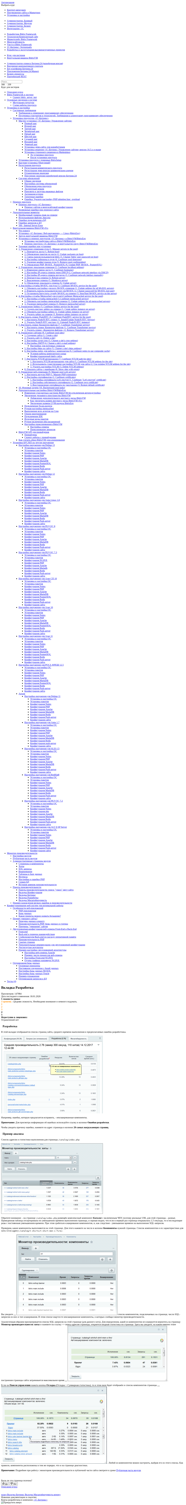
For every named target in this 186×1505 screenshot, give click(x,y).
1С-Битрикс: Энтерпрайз (19, 47)
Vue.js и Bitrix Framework (19, 44)
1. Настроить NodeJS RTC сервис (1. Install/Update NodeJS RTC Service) (59, 319)
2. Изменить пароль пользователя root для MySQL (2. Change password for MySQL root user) (69, 291)
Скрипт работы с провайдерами (40, 437)
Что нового (24, 230)
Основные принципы (29, 965)
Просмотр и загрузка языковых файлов (43, 191)
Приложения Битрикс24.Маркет (23, 71)
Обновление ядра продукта (37, 186)
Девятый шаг (30, 144)
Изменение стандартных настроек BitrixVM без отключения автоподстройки (62, 393)
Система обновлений (29, 178)
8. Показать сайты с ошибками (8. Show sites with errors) (51, 369)
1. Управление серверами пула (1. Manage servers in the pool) (48, 249)
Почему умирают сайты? (25, 918)
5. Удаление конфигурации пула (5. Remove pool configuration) (55, 262)
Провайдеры (30, 434)
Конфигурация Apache (35, 458)
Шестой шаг (30, 136)
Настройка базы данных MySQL (35, 971)
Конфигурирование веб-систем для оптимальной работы (35, 905)
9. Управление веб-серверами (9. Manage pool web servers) (47, 372)
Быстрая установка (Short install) (34, 162)
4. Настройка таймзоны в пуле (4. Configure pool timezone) (53, 259)
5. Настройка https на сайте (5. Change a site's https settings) (53, 348)
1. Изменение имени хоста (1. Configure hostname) (49, 270)
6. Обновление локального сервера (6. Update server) (50, 283)
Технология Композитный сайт (22, 36)
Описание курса (15, 92)
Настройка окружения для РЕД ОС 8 (37, 526)
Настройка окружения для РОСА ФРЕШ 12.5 (41, 665)
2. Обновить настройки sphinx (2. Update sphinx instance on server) (56, 312)
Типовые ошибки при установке (35, 246)
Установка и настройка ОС (37, 448)
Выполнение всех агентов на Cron (41, 411)
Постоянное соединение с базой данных (39, 968)
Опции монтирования (35, 414)
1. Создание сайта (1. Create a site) (41, 335)
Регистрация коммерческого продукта (43, 168)
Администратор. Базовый (19, 20)
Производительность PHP (31, 939)
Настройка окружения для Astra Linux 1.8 (39, 500)
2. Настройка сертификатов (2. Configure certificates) (50, 377)
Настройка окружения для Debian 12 (37, 474)
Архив (22, 693)
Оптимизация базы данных (26, 963)
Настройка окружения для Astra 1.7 (41, 722)
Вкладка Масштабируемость (33, 900)
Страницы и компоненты (31, 863)
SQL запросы (25, 869)
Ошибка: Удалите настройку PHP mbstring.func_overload (52, 199)
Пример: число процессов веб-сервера (43, 955)
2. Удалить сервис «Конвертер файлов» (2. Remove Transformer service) (59, 330)
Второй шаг (30, 126)
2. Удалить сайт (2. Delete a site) (39, 338)
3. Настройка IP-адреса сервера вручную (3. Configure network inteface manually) (63, 275)
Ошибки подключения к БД (32, 220)
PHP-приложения (27, 911)
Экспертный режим (34, 189)
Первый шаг (30, 123)
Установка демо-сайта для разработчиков (44, 147)
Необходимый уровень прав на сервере (38, 215)
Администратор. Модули (19, 23)
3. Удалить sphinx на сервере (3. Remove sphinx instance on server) (56, 314)
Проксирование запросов (42, 429)
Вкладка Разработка (28, 897)
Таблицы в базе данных (30, 874)
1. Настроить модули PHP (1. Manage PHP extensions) (50, 374)
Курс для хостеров (16, 55)
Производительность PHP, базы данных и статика (43, 924)
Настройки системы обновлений (40, 183)
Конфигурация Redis (34, 466)
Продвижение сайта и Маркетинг (23, 12)
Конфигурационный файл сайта (46, 356)
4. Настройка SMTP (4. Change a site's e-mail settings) (50, 343)
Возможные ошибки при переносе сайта (39, 210)
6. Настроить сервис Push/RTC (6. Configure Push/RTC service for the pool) (55, 317)
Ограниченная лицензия (36, 173)
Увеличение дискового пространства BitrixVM (47, 395)
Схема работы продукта (24, 105)
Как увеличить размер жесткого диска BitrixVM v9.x (56, 400)
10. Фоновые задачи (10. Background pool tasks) (42, 387)
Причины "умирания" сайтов (33, 926)
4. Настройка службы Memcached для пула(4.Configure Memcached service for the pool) (61, 296)
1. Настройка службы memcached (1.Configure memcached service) (56, 298)
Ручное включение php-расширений (42, 421)
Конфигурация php (39, 811)
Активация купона (33, 194)
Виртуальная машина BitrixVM (22, 58)
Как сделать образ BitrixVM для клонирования (42, 440)
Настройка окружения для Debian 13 (37, 445)
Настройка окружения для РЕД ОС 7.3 (38, 552)
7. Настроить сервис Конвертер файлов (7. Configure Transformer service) (54, 325)
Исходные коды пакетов (36, 419)
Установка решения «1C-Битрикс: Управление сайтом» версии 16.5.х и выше (62, 149)
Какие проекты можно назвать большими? (40, 916)
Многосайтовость (16, 42)
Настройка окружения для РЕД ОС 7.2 (43, 801)
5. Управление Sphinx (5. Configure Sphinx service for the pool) (49, 306)
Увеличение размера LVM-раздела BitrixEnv (52, 403)
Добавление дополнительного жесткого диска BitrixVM (58, 398)
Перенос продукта (22, 202)
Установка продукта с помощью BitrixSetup (40, 160)
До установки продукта (42, 155)
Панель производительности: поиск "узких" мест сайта (46, 890)
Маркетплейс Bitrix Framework (22, 39)
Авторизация (7, 2)
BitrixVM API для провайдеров (34, 432)
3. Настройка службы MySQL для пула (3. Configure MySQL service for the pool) (58, 285)
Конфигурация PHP (34, 455)
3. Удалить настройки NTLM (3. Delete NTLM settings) (57, 366)
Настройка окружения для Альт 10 (36, 607)
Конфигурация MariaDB (36, 461)
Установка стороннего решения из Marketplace (47, 152)
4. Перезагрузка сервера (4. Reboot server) (44, 278)
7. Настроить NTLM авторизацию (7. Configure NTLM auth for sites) (57, 359)
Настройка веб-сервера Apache (39, 952)
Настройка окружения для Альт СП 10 (38, 578)
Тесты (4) (11, 981)
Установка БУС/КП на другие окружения (33, 442)
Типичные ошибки (33, 196)
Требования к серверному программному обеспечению (46, 113)
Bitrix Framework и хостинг (20, 94)
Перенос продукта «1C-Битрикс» (35, 204)
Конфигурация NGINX (35, 560)
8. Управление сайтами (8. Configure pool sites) (41, 332)
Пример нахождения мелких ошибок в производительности (42, 903)
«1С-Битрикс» (40, 1500)
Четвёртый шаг (32, 131)
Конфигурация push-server (43, 743)
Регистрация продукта (30, 165)
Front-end (23, 931)
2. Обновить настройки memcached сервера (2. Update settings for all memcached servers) (67, 301)
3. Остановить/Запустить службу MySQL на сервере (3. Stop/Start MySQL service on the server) (70, 293)
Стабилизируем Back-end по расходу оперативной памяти (47, 937)
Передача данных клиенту (32, 921)
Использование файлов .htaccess (34, 217)
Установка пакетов (33, 450)
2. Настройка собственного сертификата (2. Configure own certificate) (64, 382)
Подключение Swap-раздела (38, 406)
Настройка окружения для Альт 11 (36, 636)
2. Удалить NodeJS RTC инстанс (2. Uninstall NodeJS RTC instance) (57, 322)
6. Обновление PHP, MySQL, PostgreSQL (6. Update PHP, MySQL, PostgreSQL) (63, 264)
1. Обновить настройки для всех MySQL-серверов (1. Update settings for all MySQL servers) (69, 288)
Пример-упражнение (29, 976)
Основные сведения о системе (22, 100)
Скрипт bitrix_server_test (25, 97)
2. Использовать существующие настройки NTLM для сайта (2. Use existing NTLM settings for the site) (80, 364)
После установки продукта (43, 157)
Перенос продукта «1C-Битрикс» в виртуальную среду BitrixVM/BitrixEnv (61, 244)
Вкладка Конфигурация (30, 892)
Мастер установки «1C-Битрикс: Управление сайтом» (45, 121)
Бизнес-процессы (15, 74)
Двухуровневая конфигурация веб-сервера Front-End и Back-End (45, 929)
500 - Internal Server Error (31, 225)
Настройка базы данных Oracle (34, 973)
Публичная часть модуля (25, 858)
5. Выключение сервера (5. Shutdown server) (46, 280)
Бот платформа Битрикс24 (20, 68)
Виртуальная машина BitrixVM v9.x (30, 228)
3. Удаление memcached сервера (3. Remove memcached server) (54, 304)
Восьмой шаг (30, 142)
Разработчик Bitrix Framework (21, 34)
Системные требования (24, 110)
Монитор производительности (22, 853)
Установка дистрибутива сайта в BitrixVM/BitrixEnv (50, 241)
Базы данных (25, 913)
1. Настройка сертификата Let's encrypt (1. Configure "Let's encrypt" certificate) (68, 380)
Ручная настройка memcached (39, 408)
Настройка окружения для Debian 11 (42, 696)
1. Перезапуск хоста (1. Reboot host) (41, 251)
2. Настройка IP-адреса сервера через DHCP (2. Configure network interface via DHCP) (66, 272)
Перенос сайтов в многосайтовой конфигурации (48, 207)
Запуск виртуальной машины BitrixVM (38, 236)
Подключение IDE (33, 416)
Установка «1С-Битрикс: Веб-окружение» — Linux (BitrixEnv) (49, 233)
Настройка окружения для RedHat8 (41, 774)
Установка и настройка (18, 15)
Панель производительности (27, 887)
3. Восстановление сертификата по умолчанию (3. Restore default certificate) (67, 385)
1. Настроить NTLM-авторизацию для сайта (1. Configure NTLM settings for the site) (71, 361)
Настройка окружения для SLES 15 (41, 748)
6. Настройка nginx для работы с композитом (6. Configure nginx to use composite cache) (67, 351)
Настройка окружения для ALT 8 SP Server (45, 827)
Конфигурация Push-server (37, 468)
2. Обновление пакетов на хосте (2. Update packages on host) (54, 254)
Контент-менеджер (16, 10)
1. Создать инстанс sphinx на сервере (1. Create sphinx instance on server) (59, 309)
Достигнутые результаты (31, 947)
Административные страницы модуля (32, 861)
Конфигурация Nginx (34, 453)
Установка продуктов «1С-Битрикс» (31, 118)
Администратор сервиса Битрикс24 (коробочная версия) (35, 63)
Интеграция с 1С (15, 28)
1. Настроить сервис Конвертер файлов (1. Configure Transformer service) (60, 327)
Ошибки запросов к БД (30, 223)
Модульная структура (23, 102)
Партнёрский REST (17, 76)
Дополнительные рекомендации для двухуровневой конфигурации (52, 945)
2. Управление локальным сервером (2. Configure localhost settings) (51, 267)
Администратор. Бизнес (19, 26)
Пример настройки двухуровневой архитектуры (42, 950)
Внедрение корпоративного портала (25, 66)
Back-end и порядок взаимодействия (37, 934)
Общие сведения (32, 181)
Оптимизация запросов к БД (33, 979)
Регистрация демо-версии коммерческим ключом (48, 170)
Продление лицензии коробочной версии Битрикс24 (50, 176)
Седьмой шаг (30, 139)
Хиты (21, 866)
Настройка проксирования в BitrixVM (43, 424)
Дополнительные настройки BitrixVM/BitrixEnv (42, 390)
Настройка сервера (39, 427)
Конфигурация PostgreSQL (37, 463)
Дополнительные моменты (26, 212)
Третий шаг (30, 128)
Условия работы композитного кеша (48, 353)
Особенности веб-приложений (28, 908)
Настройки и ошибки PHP (32, 879)
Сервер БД (24, 882)
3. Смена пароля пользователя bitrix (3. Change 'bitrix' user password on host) (61, 257)
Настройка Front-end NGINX (38, 958)
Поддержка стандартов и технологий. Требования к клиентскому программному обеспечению (66, 115)
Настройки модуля (22, 856)
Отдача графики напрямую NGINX (41, 960)
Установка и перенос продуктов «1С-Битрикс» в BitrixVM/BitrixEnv (52, 238)
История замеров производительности (38, 884)
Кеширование (25, 871)
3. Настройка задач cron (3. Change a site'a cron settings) (51, 340)
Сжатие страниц (27, 942)
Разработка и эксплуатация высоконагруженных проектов (36, 50)
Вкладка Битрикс (27, 895)
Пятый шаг (29, 134)
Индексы (23, 877)
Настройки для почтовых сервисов (47, 346)
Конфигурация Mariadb (35, 568)
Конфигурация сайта (34, 471)
